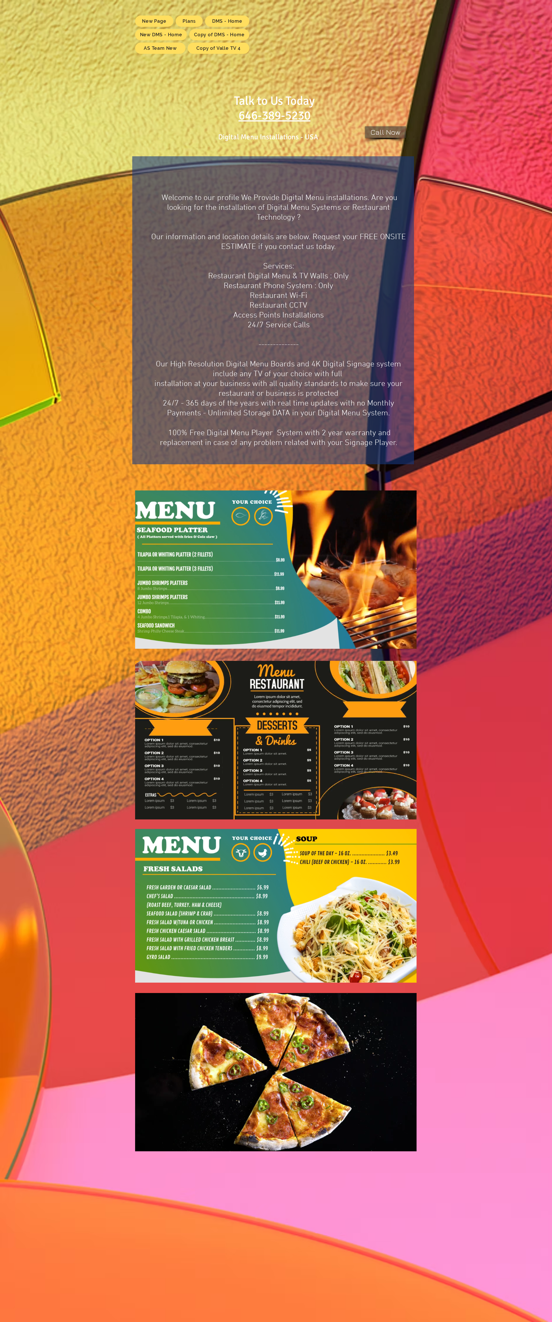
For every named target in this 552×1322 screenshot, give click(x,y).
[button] (409, 1144)
